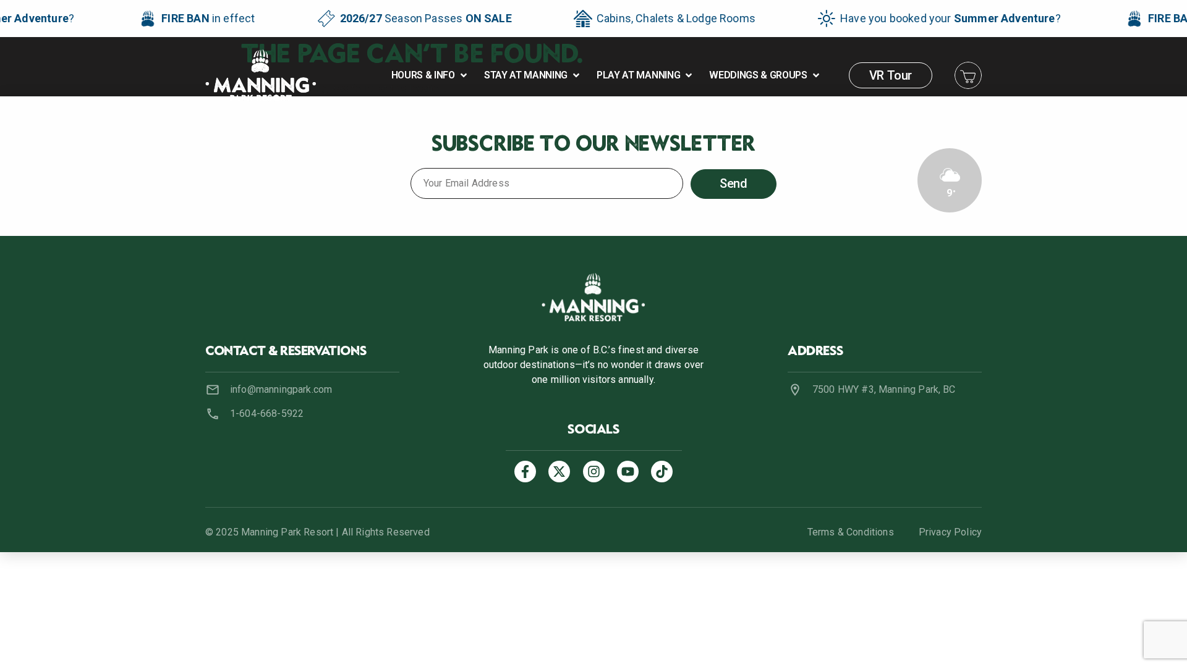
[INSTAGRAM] (594, 471)
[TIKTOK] (662, 471)
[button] (430, 75)
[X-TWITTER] (559, 471)
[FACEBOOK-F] (525, 471)
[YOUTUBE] (628, 471)
